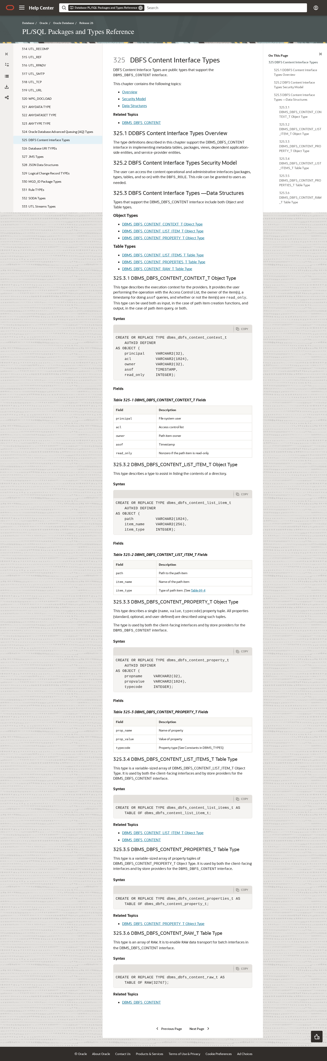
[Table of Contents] (7, 54)
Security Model (134, 98)
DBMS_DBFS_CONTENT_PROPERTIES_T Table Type (163, 262)
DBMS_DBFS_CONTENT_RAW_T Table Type (157, 268)
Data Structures (134, 105)
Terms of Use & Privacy (184, 1054)
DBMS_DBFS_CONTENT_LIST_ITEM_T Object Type (163, 231)
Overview (129, 92)
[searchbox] (225, 8)
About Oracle (101, 1054)
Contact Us (123, 1054)
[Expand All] (7, 65)
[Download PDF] (7, 87)
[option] (295, 62)
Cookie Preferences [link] (219, 1054)
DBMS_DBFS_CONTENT (141, 122)
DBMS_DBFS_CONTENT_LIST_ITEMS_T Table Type (163, 255)
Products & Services (149, 1054)
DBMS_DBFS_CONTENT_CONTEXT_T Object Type (162, 224)
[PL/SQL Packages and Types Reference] (7, 76)
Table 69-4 (198, 590)
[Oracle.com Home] (10, 7)
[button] (22, 7)
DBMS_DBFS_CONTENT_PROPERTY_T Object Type (163, 238)
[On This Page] (320, 54)
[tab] (173, 329)
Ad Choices (244, 1054)
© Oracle (81, 1054)
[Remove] (140, 7)
